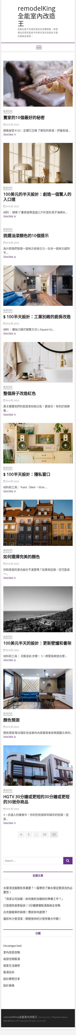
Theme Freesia (59, 1017)
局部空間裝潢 (11, 959)
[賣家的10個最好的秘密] (38, 84)
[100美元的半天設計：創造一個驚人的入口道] (38, 163)
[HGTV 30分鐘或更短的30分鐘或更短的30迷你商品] (38, 765)
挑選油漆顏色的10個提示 (26, 235)
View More (9, 134)
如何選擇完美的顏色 (21, 556)
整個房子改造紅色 (19, 393)
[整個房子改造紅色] (38, 362)
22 (46, 834)
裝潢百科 (7, 111)
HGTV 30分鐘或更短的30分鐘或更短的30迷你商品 (36, 799)
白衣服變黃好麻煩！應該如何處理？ (25, 912)
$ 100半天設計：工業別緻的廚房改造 (37, 316)
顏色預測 (11, 720)
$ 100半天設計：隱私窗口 (26, 474)
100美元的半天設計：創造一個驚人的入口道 (37, 196)
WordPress (9, 1020)
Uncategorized (12, 945)
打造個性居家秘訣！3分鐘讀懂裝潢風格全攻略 (31, 905)
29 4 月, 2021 (12, 124)
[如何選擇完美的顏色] (38, 523)
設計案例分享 (11, 978)
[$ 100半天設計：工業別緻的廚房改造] (38, 285)
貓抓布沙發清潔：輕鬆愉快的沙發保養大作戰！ (32, 918)
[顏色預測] (38, 689)
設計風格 (8, 985)
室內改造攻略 (11, 952)
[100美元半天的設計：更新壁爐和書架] (38, 609)
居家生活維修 (11, 965)
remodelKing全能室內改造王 (36, 16)
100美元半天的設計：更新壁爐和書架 (37, 643)
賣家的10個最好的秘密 (24, 117)
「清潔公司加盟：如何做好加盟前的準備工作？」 (33, 898)
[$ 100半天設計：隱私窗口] (38, 443)
